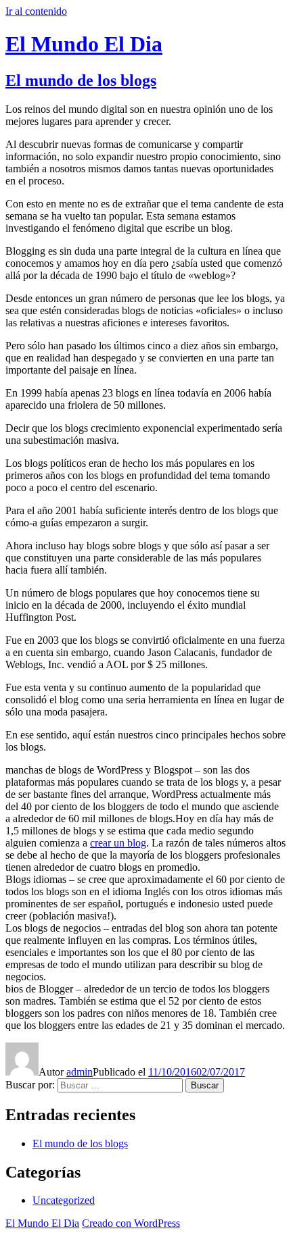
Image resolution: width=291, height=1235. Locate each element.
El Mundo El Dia (83, 44)
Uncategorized (63, 1200)
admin (79, 1072)
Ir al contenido (36, 11)
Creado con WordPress (131, 1223)
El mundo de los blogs (80, 80)
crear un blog (118, 843)
